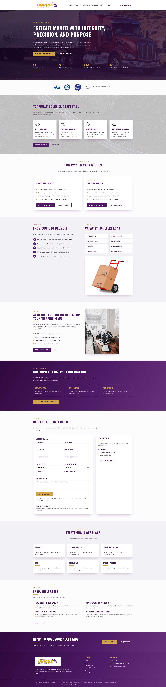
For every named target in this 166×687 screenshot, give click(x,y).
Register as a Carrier (96, 205)
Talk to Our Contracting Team (46, 402)
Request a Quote (63, 205)
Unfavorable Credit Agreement (69, 684)
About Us (78, 5)
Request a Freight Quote (44, 54)
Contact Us (88, 672)
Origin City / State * (42, 457)
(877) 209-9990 (126, 5)
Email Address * (40, 449)
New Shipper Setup (106, 461)
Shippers (86, 5)
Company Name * (40, 442)
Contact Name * (68, 442)
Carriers (95, 5)
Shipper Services (41, 145)
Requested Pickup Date (70, 464)
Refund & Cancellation (86, 682)
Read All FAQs (40, 623)
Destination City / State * (71, 457)
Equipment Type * (41, 464)
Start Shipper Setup (45, 205)
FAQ (101, 5)
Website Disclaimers (98, 682)
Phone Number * (68, 449)
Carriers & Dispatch (65, 54)
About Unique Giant (42, 349)
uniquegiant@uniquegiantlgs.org (106, 452)
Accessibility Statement (110, 682)
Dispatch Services (116, 205)
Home (71, 5)
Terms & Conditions (75, 682)
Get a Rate (56, 145)
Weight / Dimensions (70, 471)
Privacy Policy (65, 682)
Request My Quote (44, 494)
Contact (108, 5)
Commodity (39, 471)
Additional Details (41, 479)
